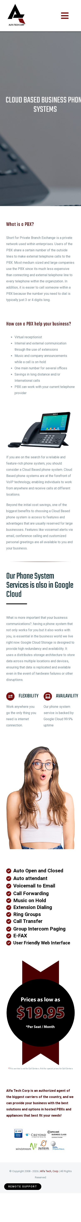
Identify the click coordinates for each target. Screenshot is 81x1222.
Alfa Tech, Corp (49, 1171)
